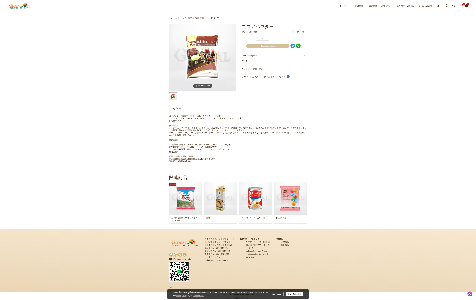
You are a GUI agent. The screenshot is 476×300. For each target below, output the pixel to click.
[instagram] (176, 255)
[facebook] (171, 255)
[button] (447, 6)
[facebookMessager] (469, 293)
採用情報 (285, 245)
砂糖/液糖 (199, 18)
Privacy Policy (181, 295)
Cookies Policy (198, 295)
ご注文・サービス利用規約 (258, 242)
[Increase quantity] (267, 38)
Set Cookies (277, 294)
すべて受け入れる (294, 294)
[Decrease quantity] (258, 38)
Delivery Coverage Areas (256, 251)
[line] (180, 255)
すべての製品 (186, 18)
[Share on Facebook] (288, 76)
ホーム (174, 18)
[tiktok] (185, 255)
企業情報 (285, 242)
